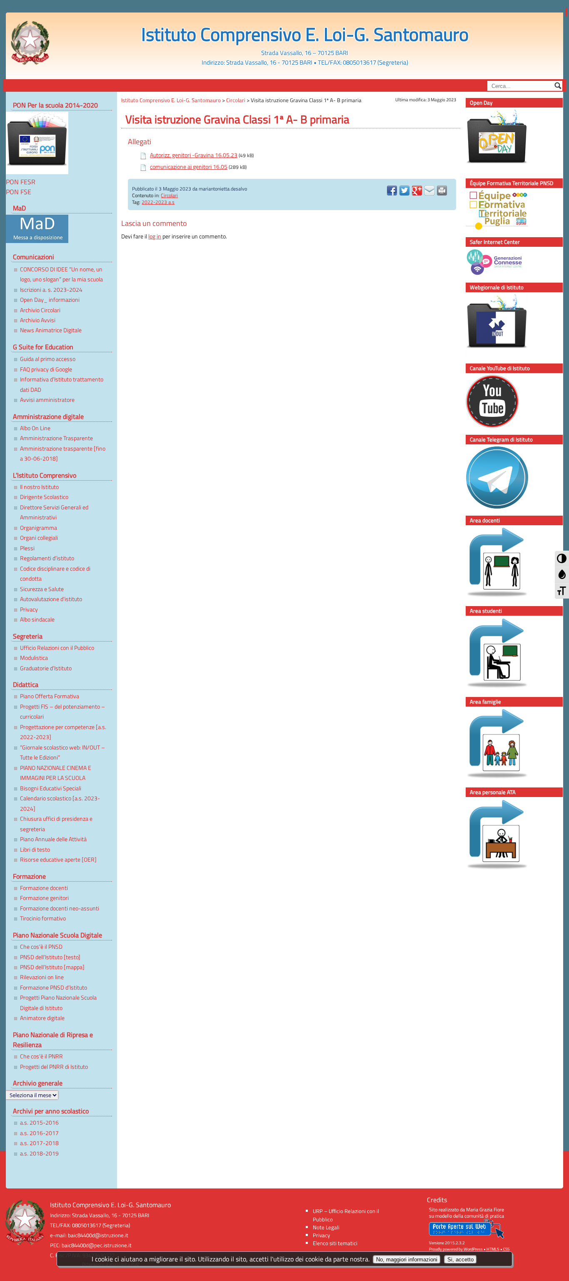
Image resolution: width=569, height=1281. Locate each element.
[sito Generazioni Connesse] (505, 263)
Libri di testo (35, 849)
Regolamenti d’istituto (47, 558)
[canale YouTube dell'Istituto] (505, 403)
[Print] (442, 191)
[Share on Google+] (417, 191)
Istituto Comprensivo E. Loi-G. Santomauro (305, 34)
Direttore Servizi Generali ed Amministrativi (54, 512)
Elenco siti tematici (335, 1243)
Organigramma (38, 527)
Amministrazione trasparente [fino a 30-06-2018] (62, 453)
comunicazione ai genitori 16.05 (188, 166)
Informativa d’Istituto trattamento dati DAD (61, 384)
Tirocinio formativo (43, 918)
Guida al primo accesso (47, 358)
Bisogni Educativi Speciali (50, 788)
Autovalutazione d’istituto (51, 599)
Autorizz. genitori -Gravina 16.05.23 (193, 155)
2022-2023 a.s (158, 202)
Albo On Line (35, 428)
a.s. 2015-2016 (39, 1122)
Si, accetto (460, 1259)
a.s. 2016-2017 (39, 1133)
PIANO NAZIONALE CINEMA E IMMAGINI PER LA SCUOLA (55, 772)
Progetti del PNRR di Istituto (54, 1066)
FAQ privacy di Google (46, 369)
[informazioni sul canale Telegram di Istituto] (505, 478)
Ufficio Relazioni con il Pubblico (57, 647)
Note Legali (326, 1227)
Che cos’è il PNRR (41, 1056)
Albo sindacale (37, 619)
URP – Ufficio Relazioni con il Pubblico (346, 1215)
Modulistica (34, 657)
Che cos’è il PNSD (41, 946)
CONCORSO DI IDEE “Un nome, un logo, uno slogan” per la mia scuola (61, 274)
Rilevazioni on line (42, 977)
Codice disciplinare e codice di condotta (55, 573)
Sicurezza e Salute (42, 589)
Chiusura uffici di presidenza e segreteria (56, 823)
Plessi (27, 548)
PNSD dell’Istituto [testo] (50, 957)
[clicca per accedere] (505, 564)
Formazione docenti (44, 887)
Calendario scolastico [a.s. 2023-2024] (60, 803)
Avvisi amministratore (47, 399)
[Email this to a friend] (429, 191)
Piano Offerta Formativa (49, 696)
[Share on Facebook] (392, 191)
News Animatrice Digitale (51, 330)
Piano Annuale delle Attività (53, 839)
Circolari (169, 195)
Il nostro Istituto (39, 486)
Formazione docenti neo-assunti (59, 908)
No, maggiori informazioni (406, 1259)
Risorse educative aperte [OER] (58, 859)
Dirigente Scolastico (44, 496)
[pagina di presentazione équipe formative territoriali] (505, 211)
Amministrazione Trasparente (56, 438)
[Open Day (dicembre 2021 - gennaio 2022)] (505, 142)
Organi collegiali (39, 537)
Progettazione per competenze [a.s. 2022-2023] (63, 732)
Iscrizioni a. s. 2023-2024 (51, 289)
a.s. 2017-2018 (39, 1143)
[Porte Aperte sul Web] (466, 1237)
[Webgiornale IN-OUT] (505, 326)
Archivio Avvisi (37, 320)
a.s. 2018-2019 (39, 1153)
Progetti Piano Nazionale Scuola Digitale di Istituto (58, 1002)
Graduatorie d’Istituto (46, 668)
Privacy (29, 609)
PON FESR (20, 182)
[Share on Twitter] (404, 191)
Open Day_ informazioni (50, 299)
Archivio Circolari (40, 310)
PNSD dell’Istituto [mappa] (52, 967)
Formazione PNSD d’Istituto (53, 987)
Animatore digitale (42, 1018)
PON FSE (18, 192)
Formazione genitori (44, 897)
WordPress (473, 1249)
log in (154, 236)
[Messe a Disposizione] (37, 241)
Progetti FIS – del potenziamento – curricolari (62, 711)
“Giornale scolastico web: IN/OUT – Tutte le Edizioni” (62, 752)
